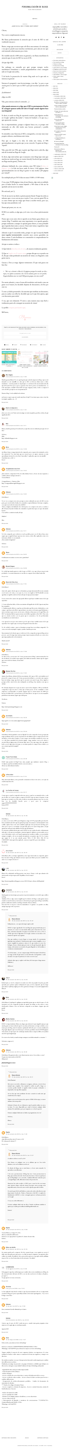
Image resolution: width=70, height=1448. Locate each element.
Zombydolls (9, 890)
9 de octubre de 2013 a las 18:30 (16, 717)
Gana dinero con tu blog (60, 67)
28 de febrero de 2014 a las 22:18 (16, 1249)
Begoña (8, 1132)
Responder (5, 402)
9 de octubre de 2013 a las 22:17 (16, 792)
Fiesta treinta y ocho (59, 109)
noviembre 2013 (58, 98)
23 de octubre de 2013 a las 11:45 (16, 1134)
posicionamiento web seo (34, 1291)
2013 (54, 94)
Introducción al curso (19, 249)
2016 (54, 88)
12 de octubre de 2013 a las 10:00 (16, 999)
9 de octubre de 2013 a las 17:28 (16, 651)
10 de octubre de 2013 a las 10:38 (17, 815)
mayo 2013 (57, 162)
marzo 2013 (57, 166)
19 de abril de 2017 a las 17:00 (15, 1306)
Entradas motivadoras (59, 60)
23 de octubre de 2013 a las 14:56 (17, 1229)
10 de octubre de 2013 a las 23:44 (17, 979)
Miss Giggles (9, 375)
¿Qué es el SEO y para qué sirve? (60, 135)
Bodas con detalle (11, 1247)
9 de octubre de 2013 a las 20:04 (16, 731)
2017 (54, 86)
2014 (54, 92)
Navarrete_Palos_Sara (12, 582)
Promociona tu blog (58, 65)
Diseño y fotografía (58, 72)
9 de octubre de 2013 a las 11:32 (16, 409)
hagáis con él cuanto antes (17, 253)
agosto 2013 (57, 156)
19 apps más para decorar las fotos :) (61, 111)
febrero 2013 (58, 168)
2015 (54, 90)
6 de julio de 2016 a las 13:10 (15, 1288)
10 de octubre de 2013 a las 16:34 (16, 852)
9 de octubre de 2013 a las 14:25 (16, 470)
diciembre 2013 (58, 96)
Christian (8, 1286)
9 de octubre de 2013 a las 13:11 (16, 425)
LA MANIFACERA (10, 1267)
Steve (7, 1338)
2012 (54, 173)
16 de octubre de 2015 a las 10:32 (22, 920)
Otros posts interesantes (60, 79)
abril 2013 (57, 164)
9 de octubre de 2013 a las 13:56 (16, 449)
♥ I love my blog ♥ (59, 141)
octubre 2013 (58, 100)
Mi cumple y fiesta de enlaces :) (60, 131)
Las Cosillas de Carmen (12, 790)
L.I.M (7, 868)
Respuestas (13, 915)
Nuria (7, 447)
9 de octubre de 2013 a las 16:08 (16, 568)
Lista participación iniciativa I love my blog (61, 144)
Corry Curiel (9, 851)
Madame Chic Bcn (10, 671)
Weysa (7, 552)
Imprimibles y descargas (60, 74)
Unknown (8, 492)
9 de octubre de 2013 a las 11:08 (16, 376)
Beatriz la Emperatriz (12, 408)
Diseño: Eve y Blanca (45, 1445)
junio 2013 (57, 160)
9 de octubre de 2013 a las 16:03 (16, 554)
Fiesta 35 (56, 147)
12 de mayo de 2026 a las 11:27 (16, 1339)
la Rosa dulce (9, 774)
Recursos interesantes (59, 71)
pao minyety (9, 716)
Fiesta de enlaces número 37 (59, 120)
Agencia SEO (5, 1329)
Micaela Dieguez (10, 566)
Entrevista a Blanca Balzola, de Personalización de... (60, 150)
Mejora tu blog (57, 64)
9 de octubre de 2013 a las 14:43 (16, 494)
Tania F (8, 978)
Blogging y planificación (60, 69)
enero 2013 (57, 170)
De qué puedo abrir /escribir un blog (59, 123)
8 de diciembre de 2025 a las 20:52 (17, 1320)
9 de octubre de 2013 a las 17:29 (16, 673)
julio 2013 (57, 158)
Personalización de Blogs (35, 6)
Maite (7, 997)
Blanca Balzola (16, 919)
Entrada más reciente (9, 1438)
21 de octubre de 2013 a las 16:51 (22, 1077)
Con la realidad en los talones (17, 393)
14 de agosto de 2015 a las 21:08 (16, 1268)
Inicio (27, 1438)
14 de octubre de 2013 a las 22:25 (17, 1020)
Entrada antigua (42, 1438)
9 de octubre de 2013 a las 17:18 (16, 584)
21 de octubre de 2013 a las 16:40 (16, 1052)
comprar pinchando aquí (17, 308)
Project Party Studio (11, 757)
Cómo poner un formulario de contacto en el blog (61, 116)
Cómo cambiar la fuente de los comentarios (60, 106)
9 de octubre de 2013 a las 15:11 (16, 531)
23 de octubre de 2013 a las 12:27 (23, 1155)
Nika (7, 424)
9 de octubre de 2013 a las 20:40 (16, 758)
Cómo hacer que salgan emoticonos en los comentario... (60, 128)
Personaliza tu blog (58, 62)
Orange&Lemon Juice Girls (13, 469)
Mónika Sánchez (10, 1019)
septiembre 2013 (59, 154)
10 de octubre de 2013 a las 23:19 (16, 870)
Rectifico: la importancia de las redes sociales (60, 102)
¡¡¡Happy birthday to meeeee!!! (59, 138)
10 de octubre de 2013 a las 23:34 (17, 891)
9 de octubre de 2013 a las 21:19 (16, 776)
